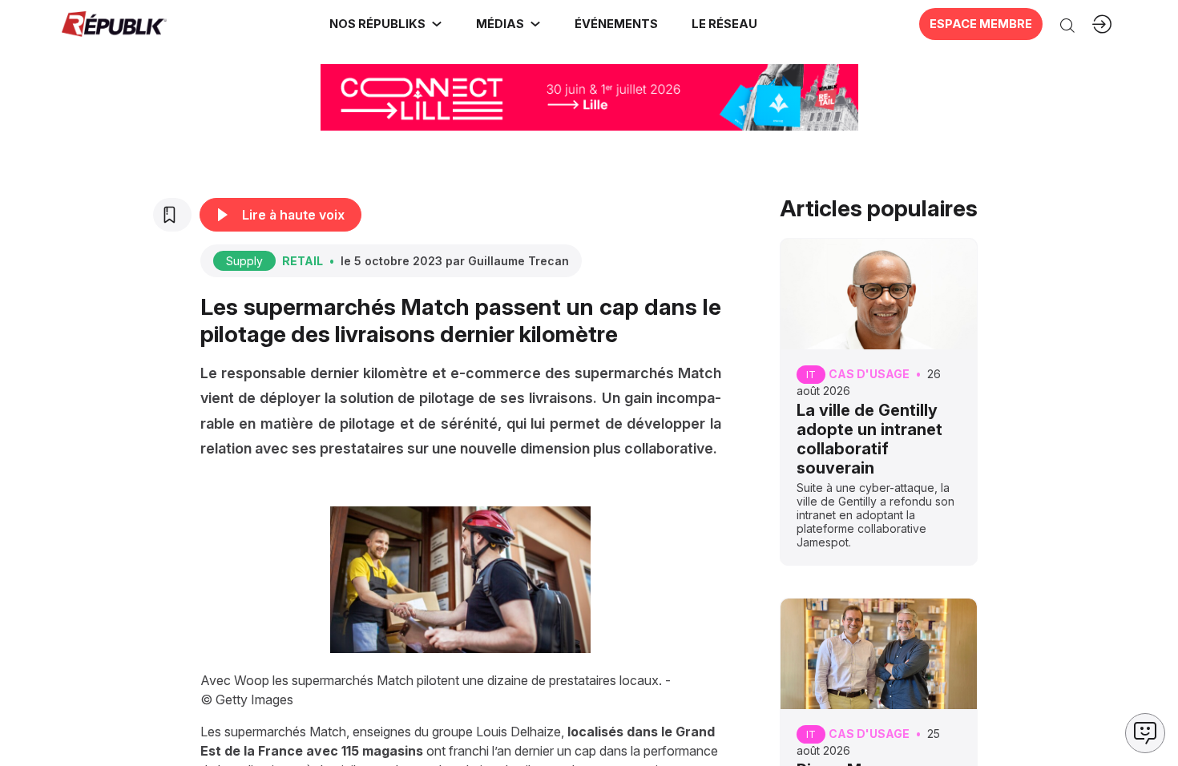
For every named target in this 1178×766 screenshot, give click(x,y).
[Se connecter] (1102, 24)
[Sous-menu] (436, 24)
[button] (615, 24)
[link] (386, 24)
